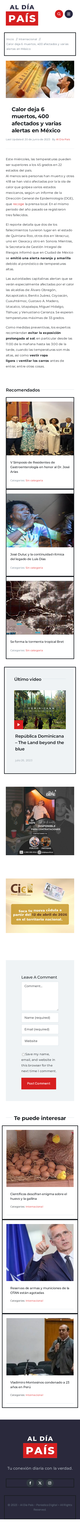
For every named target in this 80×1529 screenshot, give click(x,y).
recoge (18, 204)
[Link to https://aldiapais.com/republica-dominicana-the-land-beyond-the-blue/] (18, 724)
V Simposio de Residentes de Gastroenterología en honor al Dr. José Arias (40, 467)
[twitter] (40, 1483)
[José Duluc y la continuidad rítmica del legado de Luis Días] (40, 496)
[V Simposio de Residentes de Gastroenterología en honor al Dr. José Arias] (40, 404)
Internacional (34, 1206)
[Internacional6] (40, 62)
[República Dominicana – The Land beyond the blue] (40, 693)
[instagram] (50, 1483)
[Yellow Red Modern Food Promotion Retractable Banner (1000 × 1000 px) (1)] (40, 788)
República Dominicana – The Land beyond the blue (39, 743)
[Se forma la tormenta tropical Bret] (40, 583)
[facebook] (30, 1483)
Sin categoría (34, 480)
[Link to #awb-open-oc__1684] (69, 14)
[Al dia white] (40, 1436)
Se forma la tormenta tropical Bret (37, 642)
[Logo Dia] (22, 3)
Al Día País (63, 139)
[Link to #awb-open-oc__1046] (59, 14)
